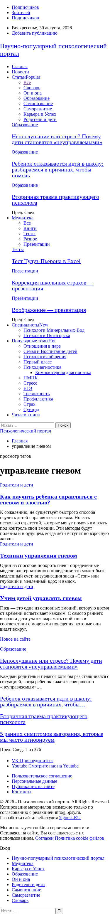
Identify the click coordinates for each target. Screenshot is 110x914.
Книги (30, 228)
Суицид (31, 409)
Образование (36, 98)
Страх (29, 404)
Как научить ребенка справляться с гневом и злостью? (48, 499)
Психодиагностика (42, 367)
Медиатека (22, 217)
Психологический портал (25, 430)
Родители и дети (40, 119)
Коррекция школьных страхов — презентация (53, 285)
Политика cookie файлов (79, 838)
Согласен (44, 838)
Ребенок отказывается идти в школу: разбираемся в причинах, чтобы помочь (58, 169)
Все (27, 82)
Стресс (30, 383)
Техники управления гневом (38, 555)
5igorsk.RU (70, 817)
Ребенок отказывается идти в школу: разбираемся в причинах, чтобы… (46, 701)
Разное (30, 238)
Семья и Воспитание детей (50, 351)
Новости (20, 71)
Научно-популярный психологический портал (58, 858)
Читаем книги (26, 414)
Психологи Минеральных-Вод (53, 330)
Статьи (26, 77)
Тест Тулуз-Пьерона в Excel (46, 261)
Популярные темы (33, 340)
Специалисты (30, 324)
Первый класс (37, 361)
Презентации (36, 244)
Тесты (29, 233)
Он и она (32, 92)
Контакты (21, 791)
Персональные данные (34, 781)
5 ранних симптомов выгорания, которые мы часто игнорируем (51, 736)
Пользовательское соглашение (42, 775)
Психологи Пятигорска (46, 335)
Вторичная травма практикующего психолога (55, 199)
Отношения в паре (42, 346)
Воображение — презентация (49, 310)
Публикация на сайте (33, 786)
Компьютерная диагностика (63, 372)
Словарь (31, 87)
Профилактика (38, 398)
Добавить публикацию (34, 33)
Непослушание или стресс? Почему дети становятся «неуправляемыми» (57, 139)
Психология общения (44, 356)
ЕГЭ (27, 388)
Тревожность (36, 393)
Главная (20, 66)
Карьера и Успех (39, 114)
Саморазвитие (37, 108)
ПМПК (30, 377)
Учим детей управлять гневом (41, 598)
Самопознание (38, 103)
